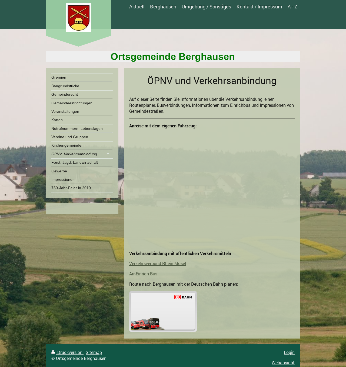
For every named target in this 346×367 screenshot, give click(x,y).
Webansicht (283, 362)
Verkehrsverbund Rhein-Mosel (157, 263)
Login (289, 352)
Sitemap (94, 352)
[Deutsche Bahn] (163, 311)
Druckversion (70, 352)
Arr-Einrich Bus (143, 273)
